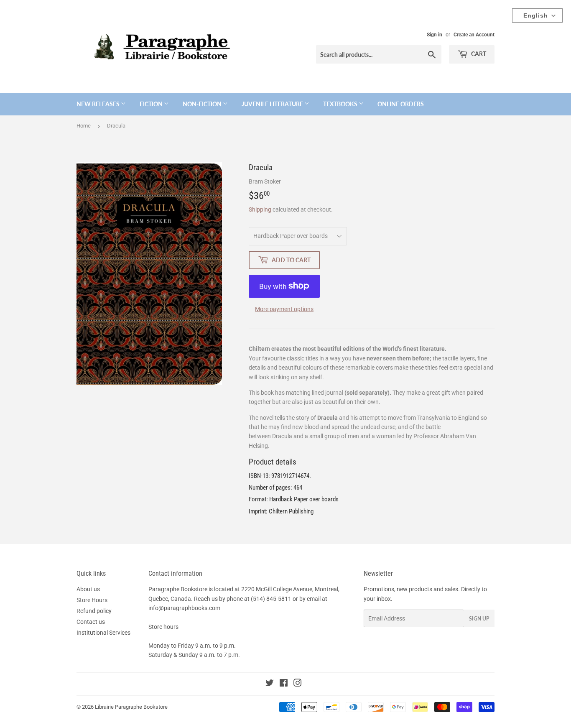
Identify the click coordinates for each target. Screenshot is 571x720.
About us (88, 589)
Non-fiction (203, 103)
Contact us (90, 621)
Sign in (434, 35)
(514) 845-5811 (271, 598)
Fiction (152, 103)
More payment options (284, 309)
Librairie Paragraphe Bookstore (131, 707)
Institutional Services (103, 632)
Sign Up (479, 618)
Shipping (260, 209)
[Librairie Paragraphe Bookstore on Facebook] (283, 684)
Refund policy (94, 611)
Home (83, 126)
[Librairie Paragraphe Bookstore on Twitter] (269, 684)
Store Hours (91, 600)
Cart (478, 53)
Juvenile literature (273, 103)
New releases (98, 103)
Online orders (400, 103)
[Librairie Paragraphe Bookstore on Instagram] (297, 684)
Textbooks (341, 103)
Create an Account (474, 35)
